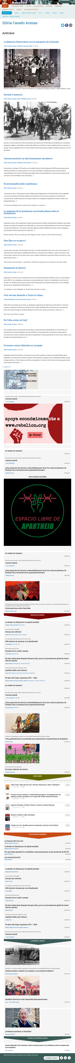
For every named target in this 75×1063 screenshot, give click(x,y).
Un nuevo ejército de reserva (16, 769)
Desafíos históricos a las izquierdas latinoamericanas (26, 999)
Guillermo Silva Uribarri (24, 162)
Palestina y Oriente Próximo (11, 16)
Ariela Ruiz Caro (9, 653)
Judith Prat (8, 673)
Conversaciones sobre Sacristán (17, 608)
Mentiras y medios (8, 9)
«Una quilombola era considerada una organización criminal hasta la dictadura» (36, 739)
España (47, 13)
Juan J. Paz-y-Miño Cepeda (12, 1002)
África (17, 13)
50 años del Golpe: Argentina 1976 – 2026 (21, 678)
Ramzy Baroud (9, 663)
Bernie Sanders (9, 854)
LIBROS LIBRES (37, 776)
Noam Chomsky (37, 1006)
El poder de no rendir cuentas (16, 651)
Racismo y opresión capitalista (25, 673)
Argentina (31, 680)
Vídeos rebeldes (40, 680)
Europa (55, 13)
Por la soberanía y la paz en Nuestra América (37, 446)
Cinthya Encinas (9, 473)
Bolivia (16, 707)
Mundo (62, 13)
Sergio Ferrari (9, 634)
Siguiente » (7, 367)
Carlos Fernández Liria (23, 99)
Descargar (67, 785)
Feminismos (58, 6)
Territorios (6, 13)
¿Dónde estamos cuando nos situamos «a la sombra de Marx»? (29, 971)
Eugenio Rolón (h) (9, 680)
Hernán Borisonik (9, 772)
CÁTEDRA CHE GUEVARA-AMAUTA (38, 1038)
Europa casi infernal (13, 632)
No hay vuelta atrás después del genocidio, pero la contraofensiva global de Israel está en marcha (36, 659)
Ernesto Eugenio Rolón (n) (21, 680)
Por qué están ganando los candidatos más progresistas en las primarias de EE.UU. (37, 852)
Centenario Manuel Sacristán (37, 579)
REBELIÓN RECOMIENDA (37, 615)
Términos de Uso (44, 1055)
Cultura (28, 6)
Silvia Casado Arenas (10, 46)
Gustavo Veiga (9, 741)
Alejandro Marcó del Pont (11, 625)
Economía (49, 6)
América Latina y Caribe (28, 13)
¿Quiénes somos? (51, 1058)
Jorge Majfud (8, 644)
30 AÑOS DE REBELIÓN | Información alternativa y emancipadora (37, 392)
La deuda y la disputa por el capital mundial (22, 622)
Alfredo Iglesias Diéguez (11, 973)
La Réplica (37, 864)
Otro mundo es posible (31, 9)
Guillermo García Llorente (24, 46)
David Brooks (8, 859)
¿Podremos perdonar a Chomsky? (18, 1031)
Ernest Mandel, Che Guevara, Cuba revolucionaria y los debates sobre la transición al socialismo (37, 1046)
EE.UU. (40, 13)
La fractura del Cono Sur (14, 841)
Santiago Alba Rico (10, 1034)
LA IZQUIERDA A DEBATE (37, 941)
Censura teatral (11, 399)
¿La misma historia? (12, 857)
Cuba (13, 644)
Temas (5, 6)
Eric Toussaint (9, 1050)
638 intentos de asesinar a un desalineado (21, 641)
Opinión (19, 9)
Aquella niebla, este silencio (16, 670)
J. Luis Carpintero (10, 401)
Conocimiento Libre (17, 6)
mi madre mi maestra (13, 451)
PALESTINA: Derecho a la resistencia (37, 548)
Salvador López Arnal (10, 611)
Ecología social (38, 6)
